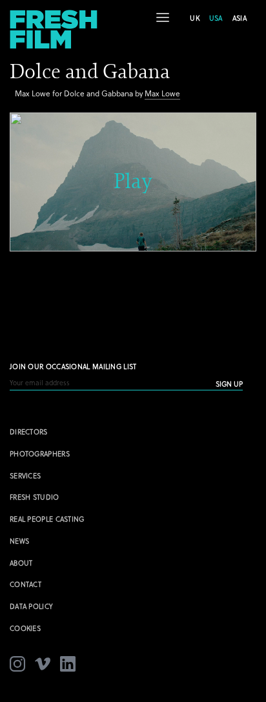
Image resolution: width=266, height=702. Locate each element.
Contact (25, 584)
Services (25, 475)
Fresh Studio (34, 497)
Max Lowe (162, 93)
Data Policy (31, 606)
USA (216, 18)
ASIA (239, 18)
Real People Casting (47, 519)
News (19, 541)
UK (195, 18)
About (21, 563)
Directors (29, 431)
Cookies (25, 628)
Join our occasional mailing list (73, 366)
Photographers (40, 453)
